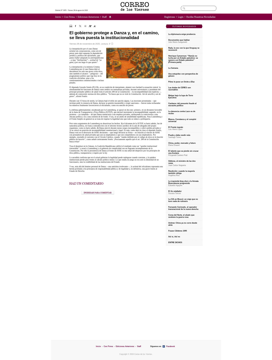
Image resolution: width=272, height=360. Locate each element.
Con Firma (108, 346)
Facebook (170, 346)
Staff (139, 346)
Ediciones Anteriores (125, 346)
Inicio (98, 346)
